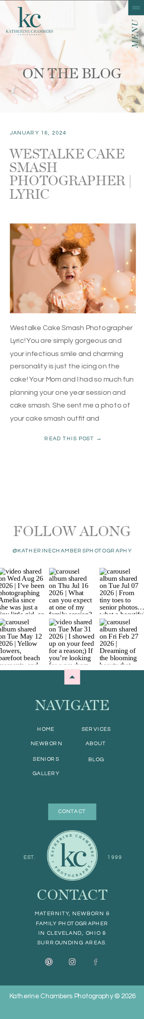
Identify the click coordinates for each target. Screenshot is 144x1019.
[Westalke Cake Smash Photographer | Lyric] (73, 268)
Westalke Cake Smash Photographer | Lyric (70, 173)
